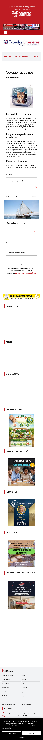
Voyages (9, 308)
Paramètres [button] (21, 737)
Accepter (32, 733)
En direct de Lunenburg (16, 357)
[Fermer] (40, 721)
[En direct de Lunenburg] (21, 343)
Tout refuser (12, 733)
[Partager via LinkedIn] (17, 315)
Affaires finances (22, 57)
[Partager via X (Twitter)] (12, 315)
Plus (34, 57)
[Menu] (5, 32)
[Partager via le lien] (22, 315)
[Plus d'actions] (35, 67)
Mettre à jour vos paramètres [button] (25, 407)
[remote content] (21, 206)
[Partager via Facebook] (7, 315)
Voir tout (34, 330)
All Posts (7, 57)
